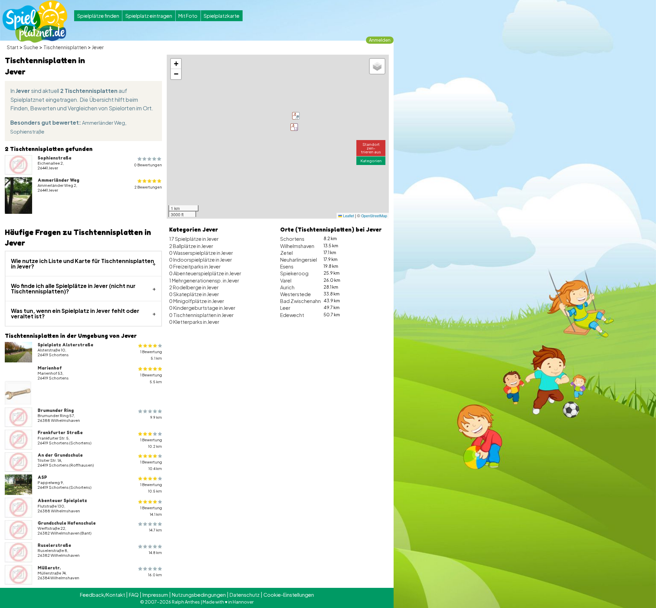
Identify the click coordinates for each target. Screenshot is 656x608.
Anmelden (380, 40)
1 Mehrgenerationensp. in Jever (204, 280)
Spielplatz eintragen (148, 16)
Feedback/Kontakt (102, 595)
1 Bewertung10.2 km (151, 443)
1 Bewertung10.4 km (151, 465)
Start (12, 47)
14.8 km (155, 552)
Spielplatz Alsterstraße (65, 344)
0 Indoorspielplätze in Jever (200, 260)
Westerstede (295, 294)
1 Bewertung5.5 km (151, 378)
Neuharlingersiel (298, 260)
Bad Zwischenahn (300, 301)
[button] (296, 116)
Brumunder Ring (56, 410)
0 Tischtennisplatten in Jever (201, 315)
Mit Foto (187, 16)
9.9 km (156, 417)
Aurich (287, 287)
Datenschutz (245, 595)
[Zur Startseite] (34, 21)
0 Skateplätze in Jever (194, 294)
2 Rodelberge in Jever (194, 287)
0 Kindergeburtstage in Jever (202, 308)
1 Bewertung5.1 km (151, 354)
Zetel (286, 253)
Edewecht (292, 315)
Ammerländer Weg (103, 123)
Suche (31, 47)
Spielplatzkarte (222, 16)
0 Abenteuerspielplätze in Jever (205, 273)
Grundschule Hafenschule (67, 523)
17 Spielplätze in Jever (194, 239)
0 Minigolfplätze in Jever (196, 301)
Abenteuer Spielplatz (62, 500)
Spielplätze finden (98, 16)
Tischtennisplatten (65, 47)
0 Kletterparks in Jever (194, 322)
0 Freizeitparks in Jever (195, 266)
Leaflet (348, 215)
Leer (285, 308)
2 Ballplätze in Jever (191, 246)
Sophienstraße (27, 131)
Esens (286, 266)
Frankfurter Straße (60, 432)
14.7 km (155, 530)
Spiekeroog (294, 273)
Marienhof (50, 368)
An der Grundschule (60, 455)
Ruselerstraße (54, 545)
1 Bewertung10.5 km (151, 487)
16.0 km (155, 574)
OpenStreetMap (374, 215)
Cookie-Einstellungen (288, 595)
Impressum (155, 595)
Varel (285, 280)
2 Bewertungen (148, 187)
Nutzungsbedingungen (199, 595)
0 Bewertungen (148, 165)
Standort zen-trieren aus (371, 148)
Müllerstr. (49, 567)
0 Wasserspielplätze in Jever (201, 253)
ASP (42, 477)
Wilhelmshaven (297, 246)
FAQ (134, 595)
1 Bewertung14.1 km (151, 511)
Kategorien (371, 160)
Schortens (292, 239)
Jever (98, 47)
